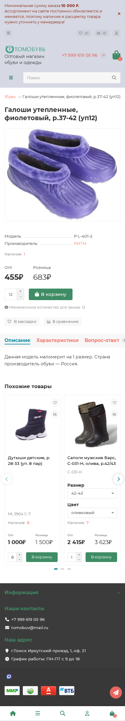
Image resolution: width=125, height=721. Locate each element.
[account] (116, 33)
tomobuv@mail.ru (29, 627)
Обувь (9, 96)
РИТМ (80, 243)
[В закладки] (55, 402)
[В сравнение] (55, 414)
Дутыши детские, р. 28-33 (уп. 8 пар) (29, 460)
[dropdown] (8, 33)
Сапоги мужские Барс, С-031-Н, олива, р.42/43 (91, 460)
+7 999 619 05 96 (79, 55)
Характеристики (57, 340)
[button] (56, 569)
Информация (22, 592)
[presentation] (7, 479)
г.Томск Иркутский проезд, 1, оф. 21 (48, 650)
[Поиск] (114, 78)
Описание (17, 340)
